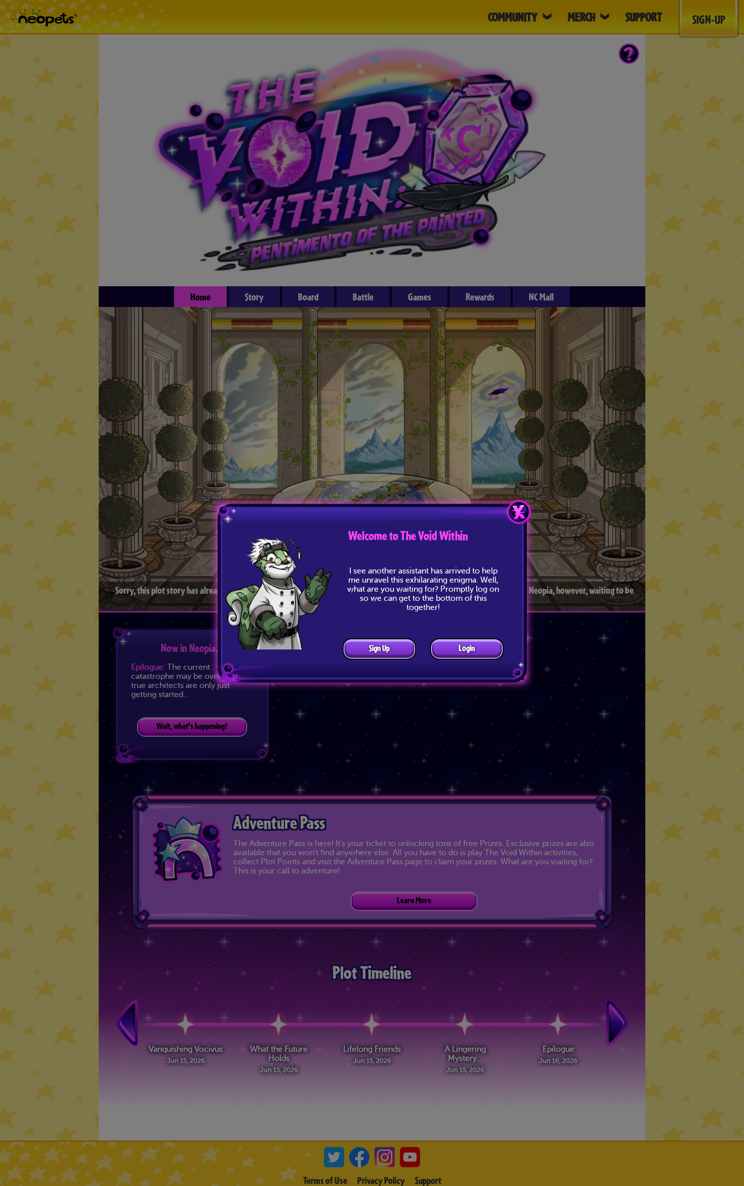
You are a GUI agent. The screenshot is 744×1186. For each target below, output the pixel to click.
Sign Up (379, 647)
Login (467, 647)
